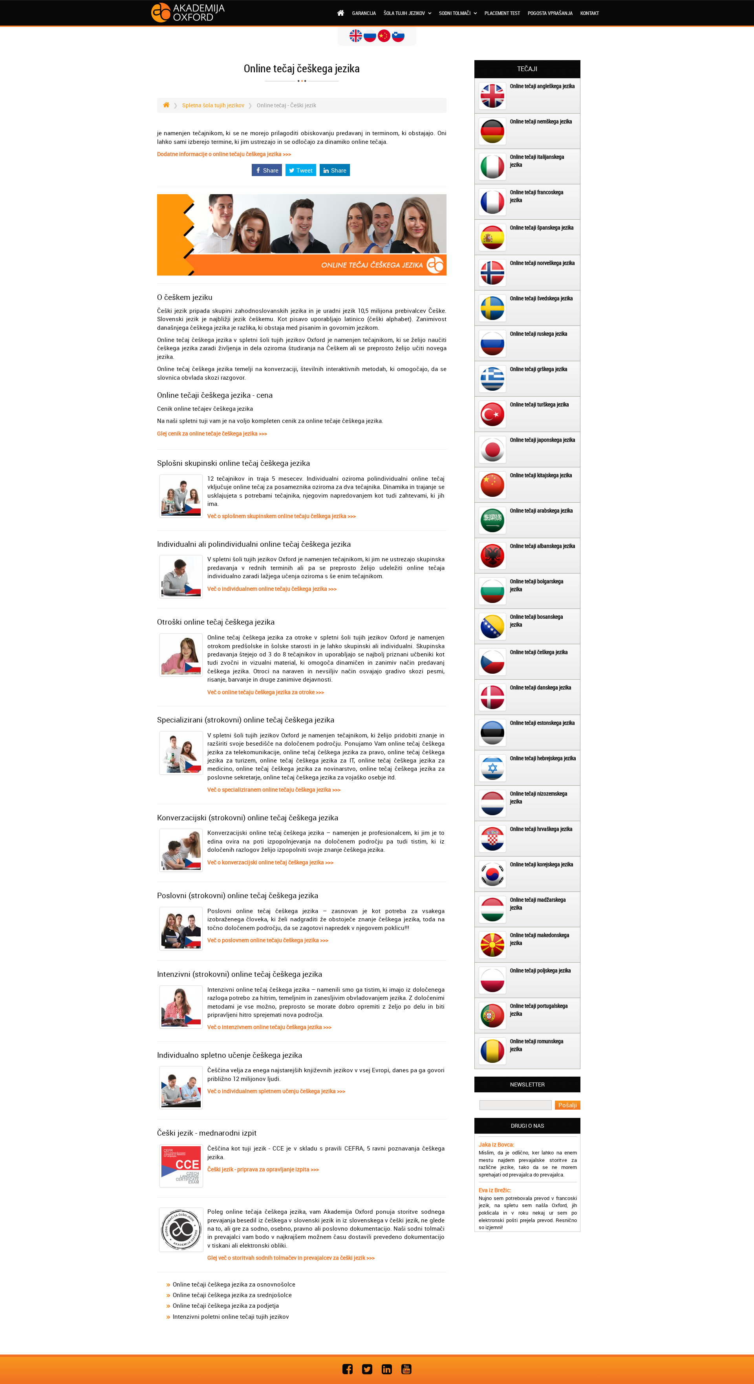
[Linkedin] (387, 1369)
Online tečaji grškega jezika (538, 369)
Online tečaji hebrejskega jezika (543, 758)
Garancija (364, 13)
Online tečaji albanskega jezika (542, 546)
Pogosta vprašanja (550, 13)
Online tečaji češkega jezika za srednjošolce (232, 1295)
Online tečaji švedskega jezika (541, 298)
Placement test (502, 13)
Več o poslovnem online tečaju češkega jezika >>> (267, 940)
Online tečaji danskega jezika (540, 687)
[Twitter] (367, 1369)
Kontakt (589, 13)
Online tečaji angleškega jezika (542, 86)
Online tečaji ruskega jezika (538, 333)
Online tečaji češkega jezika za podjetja (226, 1305)
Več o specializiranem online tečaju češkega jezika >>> (273, 789)
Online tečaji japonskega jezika (542, 439)
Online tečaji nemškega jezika (541, 121)
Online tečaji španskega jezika (542, 227)
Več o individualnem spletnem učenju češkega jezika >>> (276, 1091)
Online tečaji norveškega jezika (542, 263)
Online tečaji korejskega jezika (541, 864)
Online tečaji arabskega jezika (541, 510)
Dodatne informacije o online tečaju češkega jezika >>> (224, 154)
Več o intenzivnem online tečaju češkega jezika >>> (269, 1027)
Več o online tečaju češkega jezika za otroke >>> (265, 692)
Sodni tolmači (455, 13)
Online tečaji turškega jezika (539, 404)
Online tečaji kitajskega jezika (541, 475)
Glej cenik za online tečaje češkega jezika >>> (212, 433)
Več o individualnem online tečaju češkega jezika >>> (272, 588)
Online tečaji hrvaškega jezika (541, 829)
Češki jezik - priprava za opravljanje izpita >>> (263, 1169)
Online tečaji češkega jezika (539, 652)
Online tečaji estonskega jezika (542, 722)
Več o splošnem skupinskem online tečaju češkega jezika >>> (281, 516)
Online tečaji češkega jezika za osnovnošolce (234, 1284)
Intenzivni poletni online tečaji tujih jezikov (231, 1316)
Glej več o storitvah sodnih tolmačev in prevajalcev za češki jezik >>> (291, 1257)
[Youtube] (406, 1369)
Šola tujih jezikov (405, 13)
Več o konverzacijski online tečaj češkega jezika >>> (270, 862)
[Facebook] (347, 1369)
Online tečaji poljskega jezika (540, 970)
